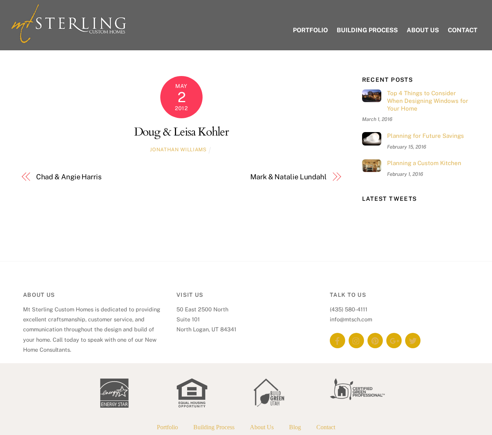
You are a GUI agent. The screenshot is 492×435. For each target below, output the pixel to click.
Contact (462, 30)
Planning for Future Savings (425, 135)
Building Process (367, 30)
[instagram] (356, 340)
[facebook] (337, 340)
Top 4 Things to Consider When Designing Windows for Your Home (427, 101)
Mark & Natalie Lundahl (288, 177)
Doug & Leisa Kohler (181, 132)
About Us (423, 30)
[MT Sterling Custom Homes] (68, 40)
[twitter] (413, 340)
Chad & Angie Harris (68, 177)
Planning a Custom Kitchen (424, 163)
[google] (394, 340)
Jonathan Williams (178, 149)
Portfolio (310, 30)
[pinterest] (375, 340)
